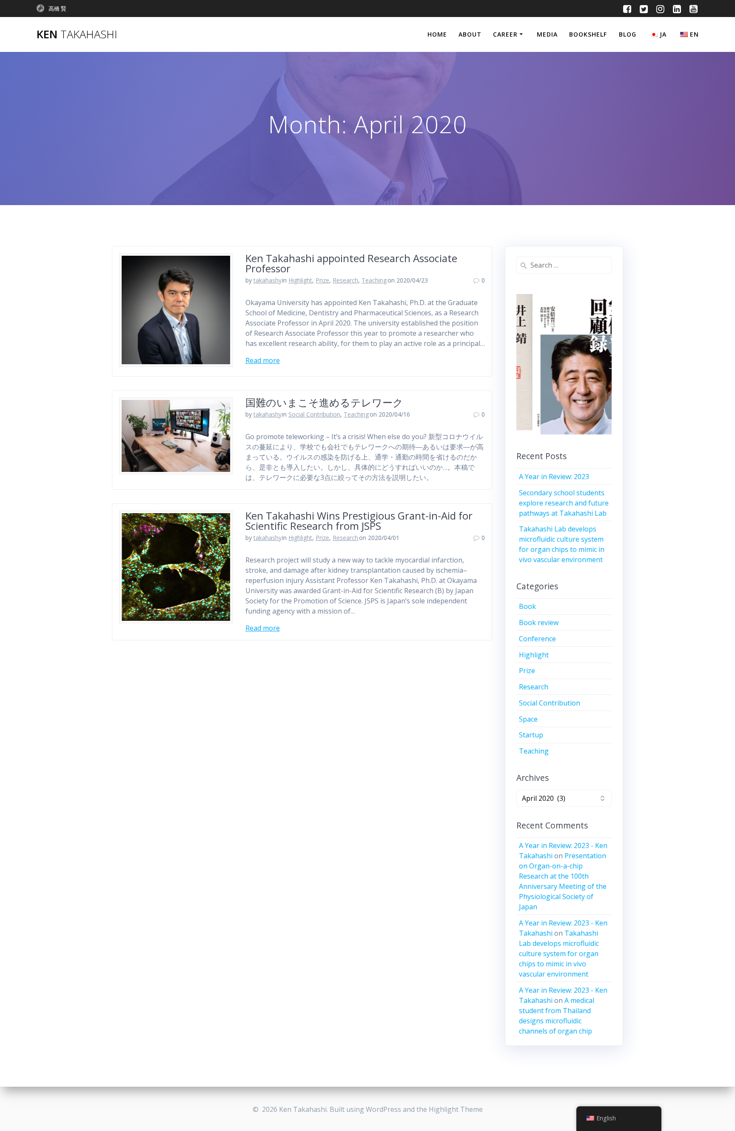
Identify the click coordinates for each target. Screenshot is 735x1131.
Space (528, 719)
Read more (262, 360)
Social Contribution (314, 414)
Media (547, 34)
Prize (322, 280)
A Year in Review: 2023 (554, 476)
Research (345, 280)
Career (505, 34)
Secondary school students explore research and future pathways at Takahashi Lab (564, 503)
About (470, 34)
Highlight (300, 280)
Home (437, 34)
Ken (77, 34)
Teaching (374, 280)
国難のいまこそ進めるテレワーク (324, 402)
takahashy (268, 280)
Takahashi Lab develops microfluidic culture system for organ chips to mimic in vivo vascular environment (559, 953)
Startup (531, 735)
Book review (538, 622)
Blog (627, 34)
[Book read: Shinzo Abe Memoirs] (564, 364)
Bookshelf (588, 34)
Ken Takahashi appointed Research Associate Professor (351, 263)
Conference (537, 638)
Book (527, 606)
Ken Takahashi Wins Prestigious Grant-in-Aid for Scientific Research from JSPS (359, 520)
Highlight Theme (456, 1109)
